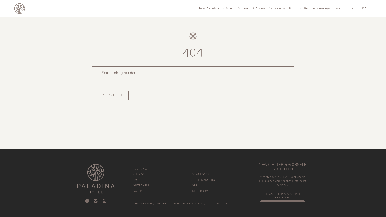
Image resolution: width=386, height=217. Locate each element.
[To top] (363, 208)
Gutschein (141, 185)
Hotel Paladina (208, 8)
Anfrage (139, 174)
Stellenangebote (204, 180)
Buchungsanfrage (317, 8)
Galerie (138, 191)
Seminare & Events (252, 8)
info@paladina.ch (193, 203)
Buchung (140, 169)
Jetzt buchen (346, 8)
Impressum (199, 191)
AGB (194, 185)
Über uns (294, 8)
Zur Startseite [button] (110, 95)
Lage (136, 180)
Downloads (200, 174)
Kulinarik (228, 8)
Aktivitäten (277, 8)
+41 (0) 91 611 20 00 (219, 203)
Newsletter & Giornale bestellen (283, 196)
